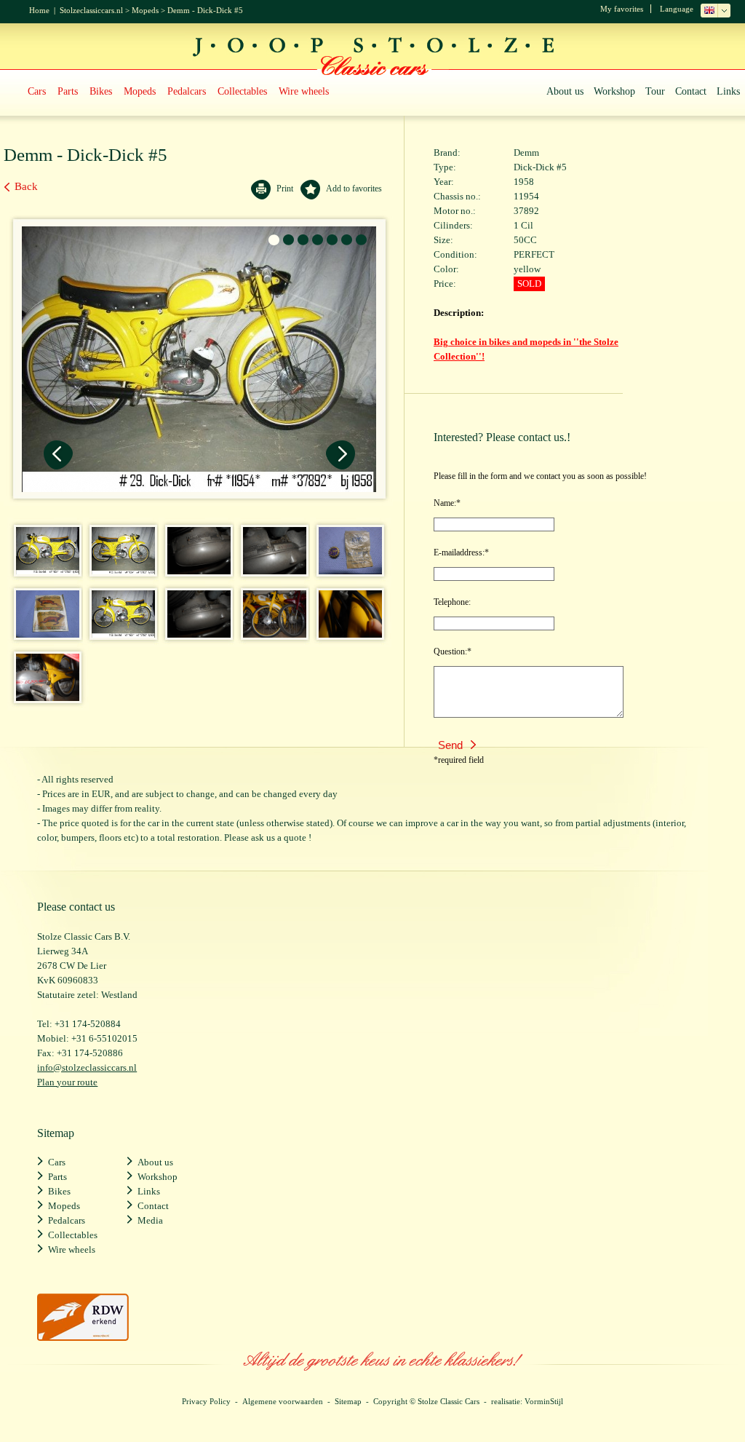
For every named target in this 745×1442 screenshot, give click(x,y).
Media (150, 1220)
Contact (690, 91)
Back (26, 186)
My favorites (621, 8)
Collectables (242, 91)
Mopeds (145, 10)
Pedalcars (186, 91)
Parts (67, 91)
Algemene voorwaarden (282, 1401)
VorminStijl (544, 1401)
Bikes (100, 91)
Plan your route (67, 1082)
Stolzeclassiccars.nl (91, 10)
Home (39, 10)
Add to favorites (354, 188)
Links (728, 91)
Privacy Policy (206, 1401)
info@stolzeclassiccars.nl (87, 1067)
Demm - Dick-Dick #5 (205, 10)
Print (284, 188)
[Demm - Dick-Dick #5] (43, 570)
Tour (655, 91)
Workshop (614, 91)
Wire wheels (304, 91)
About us (564, 91)
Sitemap (348, 1401)
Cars (37, 91)
